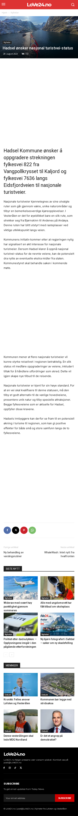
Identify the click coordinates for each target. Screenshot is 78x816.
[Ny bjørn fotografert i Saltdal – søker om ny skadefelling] (57, 624)
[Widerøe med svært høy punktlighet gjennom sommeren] (21, 588)
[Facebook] (7, 530)
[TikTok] (15, 768)
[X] (15, 530)
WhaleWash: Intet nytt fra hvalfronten (59, 554)
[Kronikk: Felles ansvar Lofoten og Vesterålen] (21, 684)
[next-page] (11, 654)
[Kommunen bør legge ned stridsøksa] (57, 684)
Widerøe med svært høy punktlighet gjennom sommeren (18, 606)
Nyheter (15, 12)
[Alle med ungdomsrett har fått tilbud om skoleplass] (57, 588)
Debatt (8, 694)
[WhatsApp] (32, 530)
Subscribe (64, 798)
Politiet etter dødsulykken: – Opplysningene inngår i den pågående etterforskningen (20, 643)
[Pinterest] (24, 530)
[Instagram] (10, 768)
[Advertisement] (39, 103)
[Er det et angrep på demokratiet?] (57, 721)
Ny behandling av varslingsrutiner (14, 554)
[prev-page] (6, 654)
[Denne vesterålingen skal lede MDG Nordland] (21, 721)
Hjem (4, 12)
